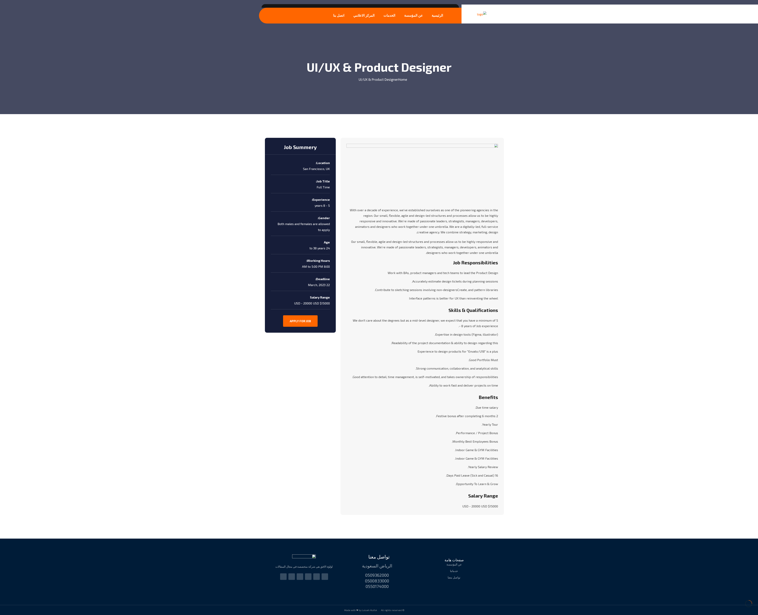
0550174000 (377, 586)
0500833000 (377, 580)
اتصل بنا (338, 15)
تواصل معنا (379, 557)
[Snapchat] (283, 576)
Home (402, 79)
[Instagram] (316, 576)
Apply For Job (300, 321)
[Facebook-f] (308, 576)
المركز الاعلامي (364, 15)
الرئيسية (437, 15)
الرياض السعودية (377, 565)
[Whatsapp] (325, 576)
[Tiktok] (300, 576)
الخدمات (389, 15)
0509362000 (377, 574)
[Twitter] (291, 576)
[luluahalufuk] (481, 14)
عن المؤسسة (413, 15)
